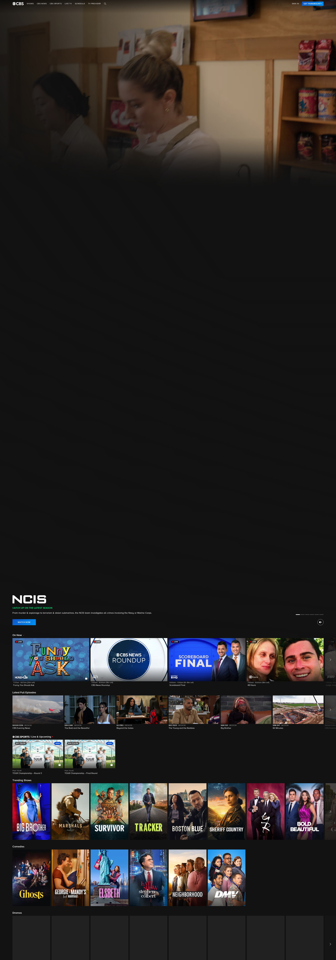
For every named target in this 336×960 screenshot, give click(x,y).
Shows (30, 4)
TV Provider (94, 4)
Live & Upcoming (40, 736)
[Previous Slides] (6, 757)
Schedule (80, 4)
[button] (50, 664)
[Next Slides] (330, 757)
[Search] (105, 3)
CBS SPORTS (56, 4)
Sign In (295, 4)
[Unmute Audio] (320, 622)
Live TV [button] (68, 4)
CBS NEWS (42, 4)
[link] (313, 4)
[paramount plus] (18, 3)
